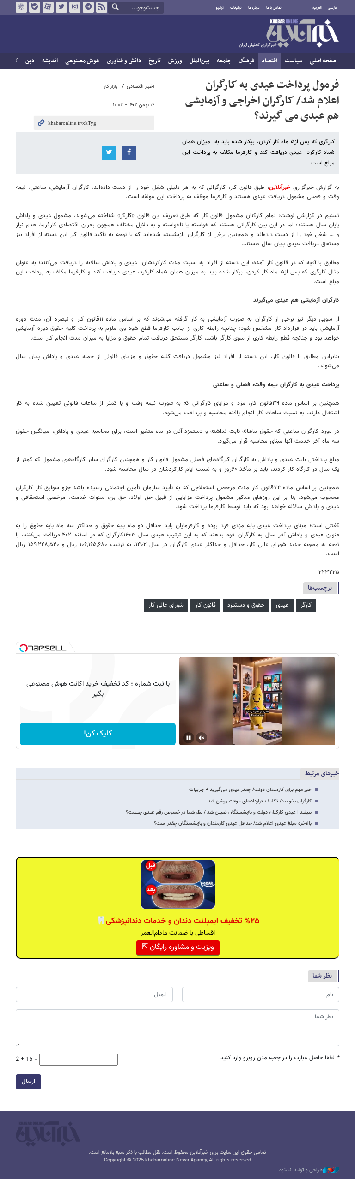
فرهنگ (246, 61)
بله (34, 7)
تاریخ (155, 61)
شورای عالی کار (166, 605)
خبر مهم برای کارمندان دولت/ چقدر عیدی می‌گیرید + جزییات (250, 790)
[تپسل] (23, 648)
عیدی (282, 605)
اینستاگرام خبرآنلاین (74, 7)
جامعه (224, 61)
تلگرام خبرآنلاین (88, 7)
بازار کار (110, 87)
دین (30, 61)
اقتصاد (269, 61)
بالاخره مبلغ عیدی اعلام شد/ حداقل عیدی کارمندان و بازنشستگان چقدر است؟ (233, 823)
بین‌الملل (199, 61)
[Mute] (201, 737)
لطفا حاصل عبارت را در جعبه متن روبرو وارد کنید (279, 1058)
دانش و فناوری (124, 61)
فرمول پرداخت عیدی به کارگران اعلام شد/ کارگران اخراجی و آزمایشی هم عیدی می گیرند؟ (262, 100)
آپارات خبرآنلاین (48, 7)
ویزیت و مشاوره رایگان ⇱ (178, 947)
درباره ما (254, 8)
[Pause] (188, 737)
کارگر (306, 605)
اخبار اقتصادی (140, 87)
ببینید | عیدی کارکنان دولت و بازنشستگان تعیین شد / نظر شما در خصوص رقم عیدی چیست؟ (219, 812)
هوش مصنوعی (82, 61)
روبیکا (21, 7)
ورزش (175, 61)
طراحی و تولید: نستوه (301, 1170)
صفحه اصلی (323, 61)
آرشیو (220, 8)
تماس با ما (274, 8)
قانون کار (205, 605)
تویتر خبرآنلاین (61, 7)
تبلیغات (236, 8)
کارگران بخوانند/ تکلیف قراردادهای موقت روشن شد (260, 801)
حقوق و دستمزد (245, 605)
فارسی (332, 8)
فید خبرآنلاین (101, 7)
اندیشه (50, 61)
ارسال (28, 1081)
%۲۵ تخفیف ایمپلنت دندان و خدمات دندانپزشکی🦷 (177, 921)
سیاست (293, 61)
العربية (317, 8)
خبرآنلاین (288, 34)
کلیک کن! (98, 734)
